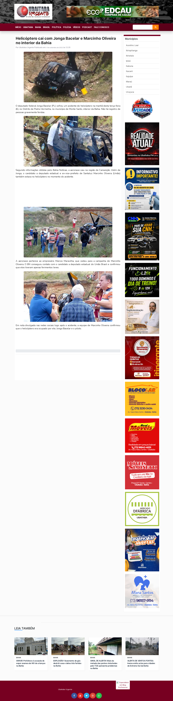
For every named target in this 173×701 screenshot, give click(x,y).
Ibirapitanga (131, 50)
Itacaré (129, 71)
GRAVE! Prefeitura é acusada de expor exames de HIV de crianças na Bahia (30, 663)
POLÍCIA (67, 27)
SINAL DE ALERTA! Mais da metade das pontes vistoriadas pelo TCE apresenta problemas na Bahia (103, 665)
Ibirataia (130, 55)
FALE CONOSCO (101, 27)
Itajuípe (129, 76)
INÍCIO (18, 27)
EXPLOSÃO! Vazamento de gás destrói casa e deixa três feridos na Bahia (67, 663)
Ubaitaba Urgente (26, 47)
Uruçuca (130, 92)
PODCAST (87, 27)
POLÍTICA (56, 27)
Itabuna (129, 66)
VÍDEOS (76, 27)
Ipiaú (128, 61)
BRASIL (46, 27)
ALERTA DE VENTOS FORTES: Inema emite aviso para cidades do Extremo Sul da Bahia (141, 663)
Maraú (129, 81)
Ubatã (129, 86)
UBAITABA (28, 27)
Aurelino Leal (132, 45)
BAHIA (38, 27)
